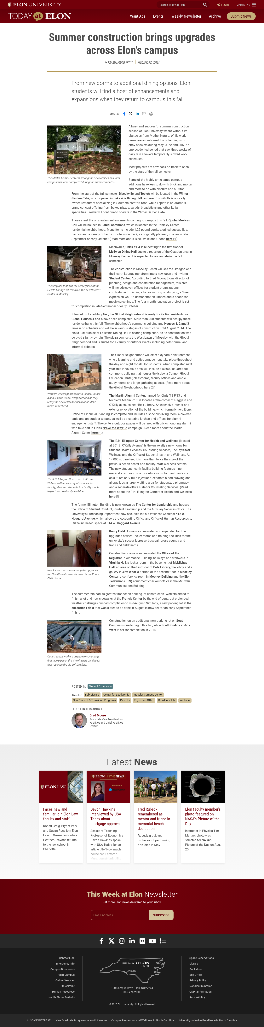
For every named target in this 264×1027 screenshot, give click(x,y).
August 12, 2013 (149, 62)
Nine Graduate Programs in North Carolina (81, 1020)
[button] (246, 4)
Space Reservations (201, 958)
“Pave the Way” (113, 428)
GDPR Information (200, 991)
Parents (125, 700)
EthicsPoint (67, 986)
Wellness (185, 700)
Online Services (65, 980)
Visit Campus (66, 975)
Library (193, 963)
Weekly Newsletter (186, 16)
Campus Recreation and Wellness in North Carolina (142, 1020)
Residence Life (166, 700)
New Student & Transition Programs (94, 700)
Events (158, 16)
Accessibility (197, 997)
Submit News (241, 16)
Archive (215, 16)
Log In (225, 5)
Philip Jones (116, 62)
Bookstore (195, 969)
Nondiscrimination (200, 986)
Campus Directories (62, 969)
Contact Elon (67, 958)
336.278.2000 (132, 992)
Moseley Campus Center (148, 694)
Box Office (195, 975)
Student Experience (100, 686)
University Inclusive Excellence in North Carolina (207, 1020)
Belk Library (92, 694)
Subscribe (161, 915)
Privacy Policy (198, 980)
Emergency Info (65, 963)
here (169, 239)
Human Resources (63, 991)
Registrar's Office (144, 700)
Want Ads (137, 16)
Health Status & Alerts (61, 997)
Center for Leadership (116, 694)
